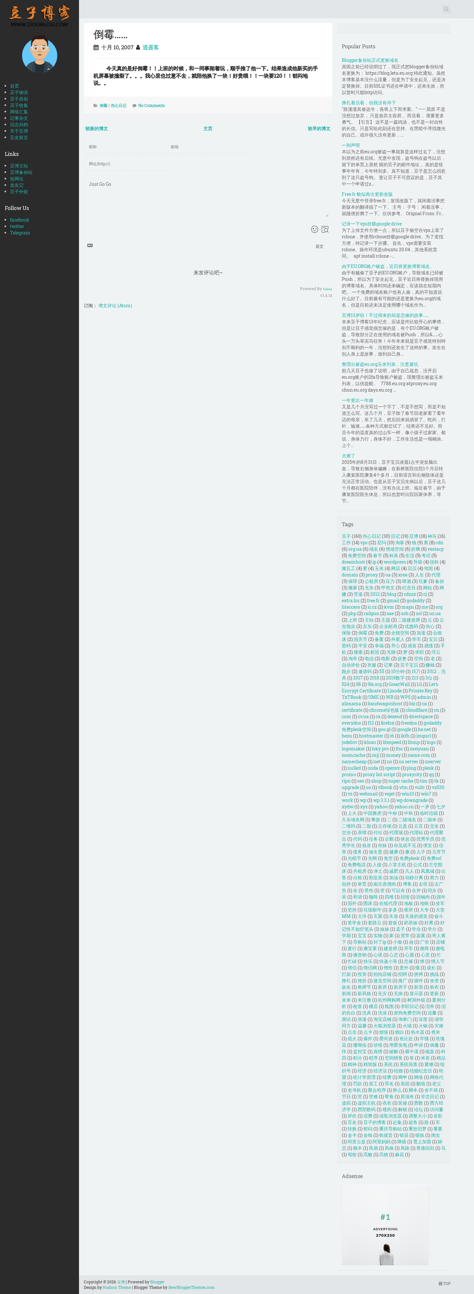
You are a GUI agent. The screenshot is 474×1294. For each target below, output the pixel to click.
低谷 (366, 845)
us (368, 787)
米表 (425, 1058)
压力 (390, 581)
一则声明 (351, 145)
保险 (346, 633)
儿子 (420, 852)
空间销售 (394, 1058)
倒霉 (103, 105)
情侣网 (370, 968)
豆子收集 (19, 105)
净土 (377, 871)
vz (350, 794)
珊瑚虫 (360, 1045)
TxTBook (351, 697)
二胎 (366, 826)
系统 (388, 1064)
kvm (389, 607)
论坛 (418, 1109)
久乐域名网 (353, 819)
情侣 (352, 968)
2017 (358, 678)
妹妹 (384, 929)
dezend (394, 716)
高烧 (383, 1154)
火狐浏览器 (384, 1026)
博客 (407, 884)
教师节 (364, 987)
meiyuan (419, 749)
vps (364, 542)
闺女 (435, 1135)
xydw (347, 807)
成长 (431, 968)
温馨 (362, 1026)
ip (374, 562)
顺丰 (357, 1148)
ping (411, 768)
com (346, 716)
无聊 (391, 652)
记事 (388, 665)
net (376, 761)
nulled (354, 768)
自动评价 (351, 665)
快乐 (367, 961)
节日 (346, 1096)
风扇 (373, 1148)
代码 (357, 839)
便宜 (427, 845)
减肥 (393, 871)
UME (373, 697)
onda (373, 768)
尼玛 (381, 542)
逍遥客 (151, 47)
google (404, 729)
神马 (432, 536)
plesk (428, 768)
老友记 (17, 185)
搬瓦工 (348, 568)
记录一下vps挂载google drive (372, 224)
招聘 (402, 974)
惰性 (388, 968)
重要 (437, 1129)
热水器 (417, 1032)
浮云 (435, 652)
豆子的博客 (374, 1122)
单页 (362, 884)
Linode (395, 691)
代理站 (416, 832)
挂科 (434, 562)
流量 (432, 1013)
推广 (402, 980)
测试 (346, 1019)
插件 (418, 980)
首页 (14, 86)
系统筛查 (409, 1064)
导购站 (360, 942)
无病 (398, 993)
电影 (385, 658)
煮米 (435, 1032)
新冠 (374, 652)
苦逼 (358, 594)
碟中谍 (412, 1051)
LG (419, 684)
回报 (405, 897)
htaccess (351, 607)
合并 (416, 890)
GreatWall (399, 684)
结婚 (398, 1071)
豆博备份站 (21, 172)
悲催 (408, 961)
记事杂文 (19, 118)
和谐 (357, 897)
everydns (351, 723)
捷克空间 (382, 980)
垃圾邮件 (372, 910)
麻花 (399, 1154)
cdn (439, 542)
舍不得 (431, 1090)
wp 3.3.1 (381, 800)
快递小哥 (388, 961)
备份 (439, 581)
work (347, 800)
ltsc (399, 749)
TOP (446, 1283)
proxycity (412, 774)
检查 (357, 1006)
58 (358, 684)
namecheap (354, 761)
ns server (408, 761)
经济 (362, 1071)
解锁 (402, 1109)
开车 (408, 948)
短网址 (17, 179)
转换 (352, 1129)
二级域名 (407, 819)
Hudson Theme (117, 1287)
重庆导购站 (390, 1129)
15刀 (415, 671)
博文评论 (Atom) (115, 305)
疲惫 (402, 658)
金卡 (352, 1135)
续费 (386, 1077)
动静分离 (414, 877)
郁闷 (367, 1129)
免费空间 (357, 555)
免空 (388, 858)
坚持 (352, 910)
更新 (434, 993)
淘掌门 (405, 1019)
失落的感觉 (416, 916)
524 (345, 684)
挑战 (434, 974)
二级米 (430, 819)
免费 (379, 633)
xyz (364, 807)
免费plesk (410, 858)
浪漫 (362, 1019)
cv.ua (363, 716)
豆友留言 (19, 137)
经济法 (380, 1071)
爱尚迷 (386, 1038)
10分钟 (398, 671)
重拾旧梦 (418, 1129)
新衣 (434, 987)
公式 (417, 864)
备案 (379, 639)
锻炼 (419, 1135)
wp (363, 800)
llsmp (414, 742)
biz (412, 703)
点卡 (367, 1032)
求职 (419, 652)
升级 (417, 562)
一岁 (425, 807)
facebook (19, 220)
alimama (351, 703)
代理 (435, 575)
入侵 (376, 864)
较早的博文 (319, 128)
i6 (392, 736)
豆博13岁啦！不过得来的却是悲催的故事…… (385, 315)
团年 (441, 897)
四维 (389, 897)
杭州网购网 (389, 1000)
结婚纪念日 (421, 1071)
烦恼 (383, 1032)
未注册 (364, 1000)
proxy (372, 575)
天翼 (377, 916)
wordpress (395, 562)
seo (360, 781)
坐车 (440, 903)
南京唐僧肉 (384, 884)
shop (376, 781)
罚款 (357, 1083)
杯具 (393, 555)
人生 (419, 575)
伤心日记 (118, 105)
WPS (405, 697)
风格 (389, 1148)
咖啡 (373, 897)
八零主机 (397, 864)
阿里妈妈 (381, 1141)
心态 (393, 955)
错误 (404, 1135)
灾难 (438, 1026)
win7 (426, 794)
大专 (424, 910)
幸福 (379, 645)
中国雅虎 (372, 813)
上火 (352, 813)
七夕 (440, 807)
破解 (393, 1051)
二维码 (348, 826)
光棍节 (354, 858)
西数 (418, 1103)
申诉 (418, 1045)
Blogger (157, 1281)
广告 (424, 942)
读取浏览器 (390, 1116)
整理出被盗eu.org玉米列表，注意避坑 (380, 364)
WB (389, 697)
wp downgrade (412, 800)
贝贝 (412, 568)
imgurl (423, 736)
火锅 (423, 1026)
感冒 (412, 645)
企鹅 (389, 839)
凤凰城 (427, 871)
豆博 (413, 536)
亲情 (362, 832)
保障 (352, 581)
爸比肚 (406, 1038)
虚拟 (346, 1103)
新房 (382, 987)
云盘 (402, 826)
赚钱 (430, 665)
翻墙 (420, 1083)
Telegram (20, 233)
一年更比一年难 (357, 400)
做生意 (375, 852)
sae (390, 613)
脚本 (413, 1090)
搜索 (358, 652)
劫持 (346, 884)
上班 (352, 620)
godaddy (416, 600)
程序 (373, 1058)
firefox (387, 723)
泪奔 (429, 1006)
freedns (409, 723)
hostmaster (371, 736)
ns (389, 761)
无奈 (369, 588)
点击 (352, 1032)
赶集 (397, 1122)
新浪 (418, 987)
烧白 (399, 1032)
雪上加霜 (422, 1141)
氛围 (389, 1006)
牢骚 (424, 1038)
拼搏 (418, 974)
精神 (352, 1064)
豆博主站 (19, 166)
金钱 (367, 1135)
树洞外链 (416, 1000)
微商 (424, 948)
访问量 (436, 1109)
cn (436, 710)
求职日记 (409, 1006)
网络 (418, 1077)
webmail (368, 794)
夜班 (408, 910)
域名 (373, 549)
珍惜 (377, 1045)
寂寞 (420, 935)
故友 (346, 987)
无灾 (382, 993)
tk (436, 781)
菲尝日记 (430, 1096)
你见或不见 (405, 845)
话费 (367, 1116)
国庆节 (360, 639)
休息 (405, 839)
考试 (425, 555)
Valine (327, 289)
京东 (367, 626)
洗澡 (382, 1013)
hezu (347, 736)
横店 (373, 1006)
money (393, 755)
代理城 (396, 832)
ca (424, 703)
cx (378, 716)
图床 (367, 903)
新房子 (400, 987)
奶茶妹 (411, 922)
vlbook (385, 787)
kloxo (370, 742)
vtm (403, 787)
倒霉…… (111, 34)
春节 (377, 555)
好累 (428, 922)
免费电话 (357, 864)
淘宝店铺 (382, 1019)
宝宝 (362, 935)
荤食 (389, 1096)
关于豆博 (19, 131)
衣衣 (386, 1103)
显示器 (416, 993)
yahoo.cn (404, 807)
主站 (369, 620)
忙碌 (352, 961)
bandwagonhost (385, 703)
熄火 (352, 1038)
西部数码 (367, 1109)
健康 (393, 852)
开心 (395, 645)
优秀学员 (425, 839)
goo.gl (384, 729)
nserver (433, 761)
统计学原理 (364, 1077)
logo (431, 742)
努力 (434, 877)
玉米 (379, 568)
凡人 (409, 871)
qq (431, 774)
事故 (375, 819)
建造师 (390, 948)
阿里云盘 (357, 1141)
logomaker (353, 749)
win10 (407, 794)
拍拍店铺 (382, 974)
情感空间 (395, 549)
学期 (346, 935)
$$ (381, 671)
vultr (420, 787)
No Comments (151, 105)
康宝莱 (370, 948)
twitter (17, 226)
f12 (371, 723)
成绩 (428, 645)
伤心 (430, 626)
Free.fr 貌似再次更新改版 (367, 194)
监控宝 (360, 1051)
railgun (371, 613)
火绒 (407, 1026)
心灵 (425, 955)
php (352, 613)
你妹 (382, 845)
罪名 (389, 1083)
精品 (441, 1058)
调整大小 (418, 1116)
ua (388, 575)
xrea (403, 575)
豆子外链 (19, 191)
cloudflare (416, 710)
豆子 (346, 536)
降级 (401, 1141)
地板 (408, 903)
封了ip (379, 942)
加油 (393, 877)
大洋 (362, 916)
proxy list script (379, 774)
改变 (434, 980)
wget (389, 794)
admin (424, 697)
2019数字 (395, 678)
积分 (357, 1058)
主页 (207, 128)
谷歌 (437, 1116)
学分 (432, 929)
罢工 (373, 1083)
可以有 (398, 890)
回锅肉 (423, 897)
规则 (386, 1109)
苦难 (373, 1096)
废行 (352, 948)
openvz (392, 768)
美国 (405, 1083)
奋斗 (438, 916)
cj (425, 594)
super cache (400, 781)
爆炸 (367, 1038)
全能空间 (400, 633)
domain (350, 575)
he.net (424, 729)
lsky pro (380, 749)
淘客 (399, 542)
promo (349, 774)
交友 (434, 826)
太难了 (348, 455)
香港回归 (425, 1148)
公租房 (371, 581)
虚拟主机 (367, 1103)
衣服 (371, 665)
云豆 (418, 826)
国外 (352, 903)
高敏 (367, 1154)
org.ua (355, 549)
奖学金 (354, 922)
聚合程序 (377, 1090)
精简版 (370, 1064)
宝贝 (433, 639)
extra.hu (351, 600)
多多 (392, 910)
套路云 (374, 922)
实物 (377, 935)
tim (424, 781)
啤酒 (406, 581)
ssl (419, 613)
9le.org (375, 684)
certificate (352, 710)
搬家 (352, 588)
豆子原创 (19, 99)
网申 (402, 1077)
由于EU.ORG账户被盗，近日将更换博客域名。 (388, 266)
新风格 (364, 993)
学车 (416, 639)
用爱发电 (398, 1045)
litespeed (392, 742)
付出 (377, 832)
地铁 (424, 903)
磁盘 (429, 1051)
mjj (375, 755)
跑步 (346, 671)
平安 (362, 645)
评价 (352, 1116)
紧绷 (428, 1064)
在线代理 (388, 903)
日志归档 (19, 124)
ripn (346, 781)
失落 (393, 916)
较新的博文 (96, 128)
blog (391, 594)
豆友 (352, 1122)
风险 (405, 1148)
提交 (319, 246)
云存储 (384, 826)
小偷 (397, 942)
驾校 (352, 1154)
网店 (395, 568)
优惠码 (411, 626)
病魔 (434, 1045)
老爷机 (354, 1090)
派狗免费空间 (407, 1013)
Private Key (420, 691)
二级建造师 (409, 620)
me (424, 607)
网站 (427, 588)
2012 (375, 594)
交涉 (346, 832)
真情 (377, 1051)
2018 (374, 678)
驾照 (428, 568)
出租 (357, 877)
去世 (423, 884)
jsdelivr (349, 742)
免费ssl (434, 858)
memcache (353, 755)
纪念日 (409, 588)
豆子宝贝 (409, 665)
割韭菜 (375, 877)
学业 (416, 929)
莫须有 (407, 1096)
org (439, 607)
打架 (346, 974)
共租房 (360, 871)
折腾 (415, 549)
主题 (385, 620)
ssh (405, 613)
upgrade (350, 787)
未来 (346, 1000)
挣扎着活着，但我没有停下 (369, 103)
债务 (357, 852)
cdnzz (410, 594)
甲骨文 (388, 588)
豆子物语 (19, 92)
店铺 (440, 942)
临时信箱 (429, 813)
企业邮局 (388, 626)
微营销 (360, 955)
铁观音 (386, 1135)
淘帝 (352, 658)
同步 (432, 890)
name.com (419, 755)
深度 (423, 1019)
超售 (413, 1122)
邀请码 (365, 671)
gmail (393, 600)
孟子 (400, 929)
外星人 (398, 639)
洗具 (366, 1013)
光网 (372, 858)
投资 (362, 974)
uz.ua (435, 613)
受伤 (368, 890)
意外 (404, 968)
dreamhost (353, 562)
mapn (407, 607)
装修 (402, 1103)
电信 (369, 658)
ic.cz (372, 607)
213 (415, 678)
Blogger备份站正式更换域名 (370, 60)
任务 (373, 839)
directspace (421, 716)
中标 (392, 813)
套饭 (392, 922)
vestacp (436, 549)
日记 (395, 536)
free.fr (373, 600)
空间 (418, 658)
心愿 (409, 955)
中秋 (408, 813)
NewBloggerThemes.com (191, 1287)
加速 (421, 633)
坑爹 (423, 581)
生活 (409, 555)
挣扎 (346, 980)
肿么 (397, 1090)
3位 (428, 678)
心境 (377, 955)
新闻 (346, 993)
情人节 (438, 961)
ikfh (405, 736)
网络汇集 (19, 112)
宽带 (405, 935)
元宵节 (439, 852)
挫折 (362, 980)
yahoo (381, 807)
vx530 (438, 787)
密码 (346, 645)
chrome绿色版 (384, 710)
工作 (346, 542)
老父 (436, 1083)
